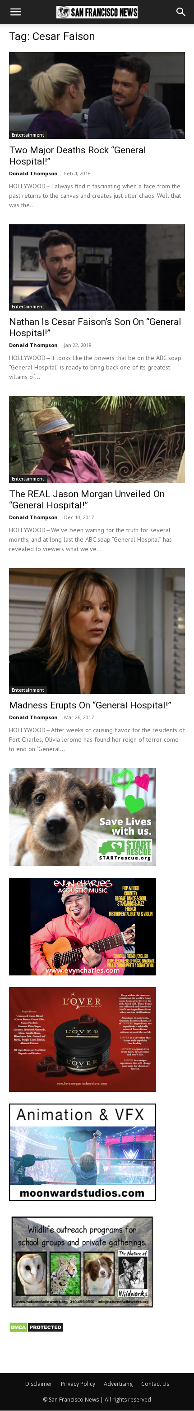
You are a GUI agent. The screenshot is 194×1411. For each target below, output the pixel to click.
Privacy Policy (78, 1384)
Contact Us (155, 1384)
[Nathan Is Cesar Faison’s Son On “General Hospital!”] (97, 267)
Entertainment (28, 135)
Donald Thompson (33, 173)
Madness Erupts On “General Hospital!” (90, 705)
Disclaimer (38, 1384)
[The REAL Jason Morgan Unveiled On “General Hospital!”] (97, 439)
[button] (15, 12)
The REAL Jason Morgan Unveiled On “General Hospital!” (87, 500)
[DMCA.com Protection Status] (36, 1330)
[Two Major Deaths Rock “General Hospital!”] (97, 95)
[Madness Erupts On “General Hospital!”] (97, 631)
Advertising (118, 1384)
